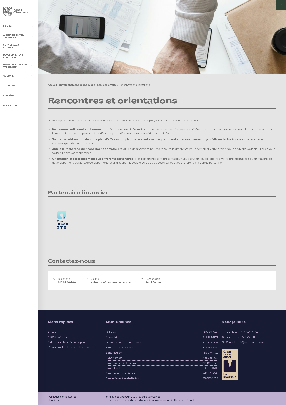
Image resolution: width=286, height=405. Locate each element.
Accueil (52, 84)
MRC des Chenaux (58, 337)
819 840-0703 (210, 368)
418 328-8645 (210, 357)
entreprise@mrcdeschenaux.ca (111, 282)
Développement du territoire (15, 65)
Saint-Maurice (114, 352)
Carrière (8, 95)
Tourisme (9, 85)
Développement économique (13, 56)
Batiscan (111, 332)
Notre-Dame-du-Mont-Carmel (123, 342)
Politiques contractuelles (62, 396)
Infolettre (10, 105)
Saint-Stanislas (114, 368)
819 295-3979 (210, 337)
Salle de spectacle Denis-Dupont (67, 342)
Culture (8, 76)
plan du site (54, 400)
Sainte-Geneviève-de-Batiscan (123, 378)
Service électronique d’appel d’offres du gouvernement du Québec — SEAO (150, 400)
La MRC (7, 26)
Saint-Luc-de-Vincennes (120, 347)
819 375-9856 (210, 342)
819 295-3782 (210, 347)
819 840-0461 (210, 363)
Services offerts (107, 84)
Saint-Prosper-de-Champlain (122, 363)
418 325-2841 (210, 373)
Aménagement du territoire (13, 36)
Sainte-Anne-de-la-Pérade (121, 373)
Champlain (112, 337)
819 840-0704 (67, 282)
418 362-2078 (210, 378)
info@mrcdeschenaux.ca (252, 342)
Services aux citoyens (11, 46)
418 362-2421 (211, 332)
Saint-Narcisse (114, 357)
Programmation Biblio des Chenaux (68, 347)
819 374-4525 (210, 352)
